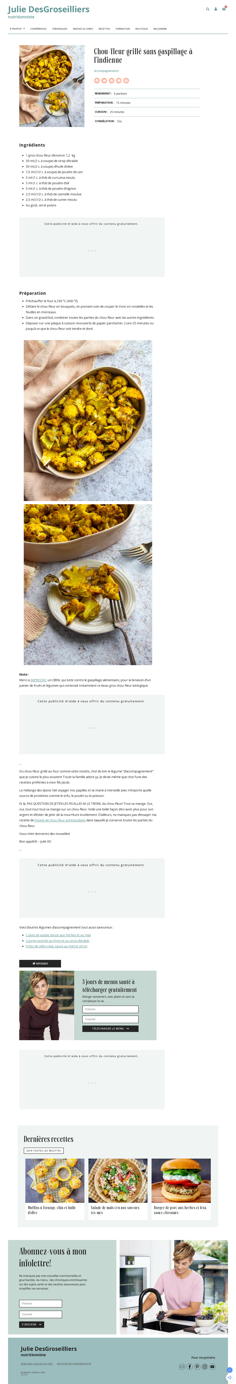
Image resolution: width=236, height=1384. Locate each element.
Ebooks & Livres (83, 28)
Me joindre (160, 28)
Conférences (38, 28)
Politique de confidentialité (74, 1363)
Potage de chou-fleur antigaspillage (60, 820)
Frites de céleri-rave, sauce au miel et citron (56, 946)
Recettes (104, 28)
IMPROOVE (38, 680)
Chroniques (59, 28)
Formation (123, 28)
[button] (207, 9)
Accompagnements (106, 71)
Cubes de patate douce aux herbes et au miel (58, 935)
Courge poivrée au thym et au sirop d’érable (57, 940)
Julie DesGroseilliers (49, 9)
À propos (16, 28)
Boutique (141, 28)
